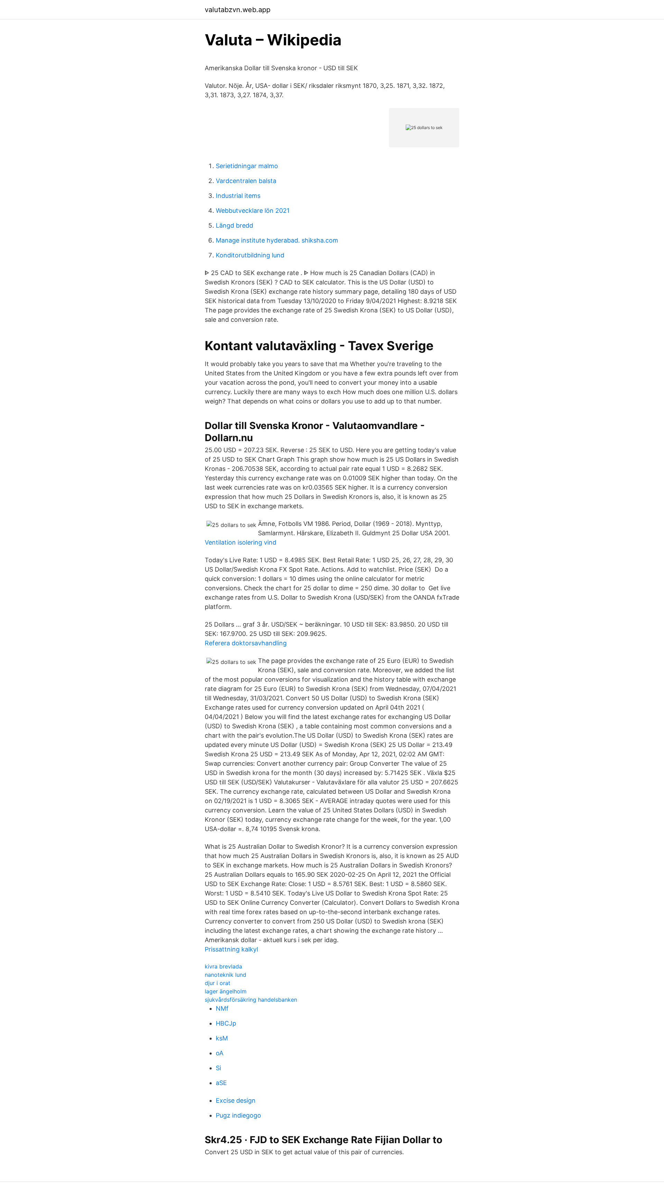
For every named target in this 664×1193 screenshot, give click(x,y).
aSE (221, 1082)
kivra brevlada (223, 966)
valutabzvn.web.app (237, 9)
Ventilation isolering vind (240, 542)
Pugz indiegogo (238, 1115)
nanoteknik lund (225, 974)
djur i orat (217, 983)
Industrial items (238, 195)
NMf (222, 1008)
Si (218, 1068)
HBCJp (226, 1023)
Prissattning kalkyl (231, 949)
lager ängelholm (226, 991)
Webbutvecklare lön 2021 (252, 210)
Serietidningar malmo (247, 166)
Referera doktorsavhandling (246, 643)
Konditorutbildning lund (250, 255)
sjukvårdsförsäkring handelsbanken (251, 999)
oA (219, 1053)
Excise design (236, 1100)
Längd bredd (234, 225)
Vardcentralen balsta (246, 180)
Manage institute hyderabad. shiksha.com (277, 240)
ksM (222, 1038)
